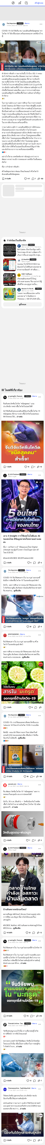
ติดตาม (27, 23)
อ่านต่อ (19, 416)
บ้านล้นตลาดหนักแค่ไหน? (15, 909)
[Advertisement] (22, 13)
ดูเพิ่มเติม (17, 590)
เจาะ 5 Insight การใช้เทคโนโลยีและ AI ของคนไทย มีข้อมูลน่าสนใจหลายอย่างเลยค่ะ (22, 538)
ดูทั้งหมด (22, 304)
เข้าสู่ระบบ (39, 3)
